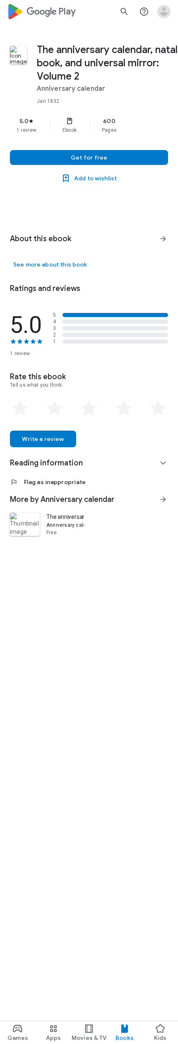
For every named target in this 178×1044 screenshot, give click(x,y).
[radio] (20, 408)
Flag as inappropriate (48, 482)
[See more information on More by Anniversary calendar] (163, 499)
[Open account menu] (164, 12)
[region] (89, 125)
